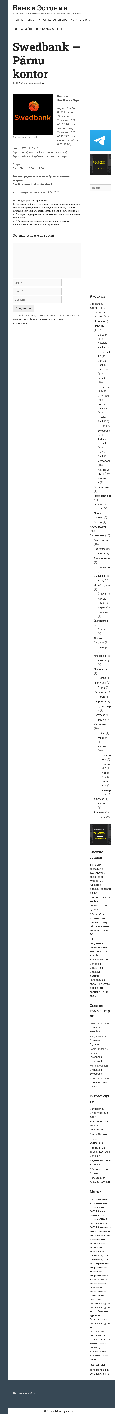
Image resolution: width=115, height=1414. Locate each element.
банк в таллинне (96, 1203)
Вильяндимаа (102, 558)
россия (94, 1347)
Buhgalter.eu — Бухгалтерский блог (99, 1112)
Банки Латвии (98, 1134)
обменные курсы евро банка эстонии (99, 1315)
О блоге (57, 29)
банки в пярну (72, 204)
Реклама (45, 29)
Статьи (98, 522)
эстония (97, 1364)
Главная (18, 19)
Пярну (19, 200)
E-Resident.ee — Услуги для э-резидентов (99, 1125)
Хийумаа (99, 799)
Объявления (101, 487)
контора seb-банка (100, 1280)
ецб (91, 1279)
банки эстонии (57, 207)
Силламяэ (104, 612)
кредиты (93, 1296)
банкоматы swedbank (97, 1235)
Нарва (102, 607)
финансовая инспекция (99, 1352)
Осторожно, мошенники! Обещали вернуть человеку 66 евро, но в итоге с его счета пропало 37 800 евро (100, 979)
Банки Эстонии (40, 7)
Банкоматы (101, 540)
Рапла (101, 696)
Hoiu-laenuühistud (25, 29)
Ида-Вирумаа (102, 585)
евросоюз (105, 1276)
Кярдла (102, 803)
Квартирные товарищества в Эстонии (100, 1151)
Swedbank (104, 430)
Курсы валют (47, 19)
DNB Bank (104, 369)
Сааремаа (100, 701)
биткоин (101, 1239)
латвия (100, 1295)
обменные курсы (100, 1303)
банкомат (94, 1231)
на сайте (24, 1393)
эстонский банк (71, 211)
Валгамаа (100, 549)
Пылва (102, 677)
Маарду (102, 737)
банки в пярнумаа (22, 207)
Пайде (102, 817)
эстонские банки (53, 211)
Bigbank (102, 334)
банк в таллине (102, 1199)
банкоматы (104, 1231)
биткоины (94, 1244)
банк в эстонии (57, 204)
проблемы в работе (98, 1344)
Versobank (104, 461)
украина (102, 1348)
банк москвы (105, 1227)
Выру (101, 580)
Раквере (103, 647)
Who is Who (82, 19)
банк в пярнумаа (39, 204)
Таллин (102, 746)
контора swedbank (98, 1284)
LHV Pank (103, 395)
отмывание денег (100, 1339)
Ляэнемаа (100, 655)
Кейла (101, 733)
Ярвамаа (99, 812)
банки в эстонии (40, 207)
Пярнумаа (28, 200)
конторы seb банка (96, 1288)
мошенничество (96, 1300)
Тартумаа (99, 715)
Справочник (66, 19)
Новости (31, 19)
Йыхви (102, 594)
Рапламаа (100, 692)
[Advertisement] (102, 82)
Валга (101, 553)
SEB (100, 426)
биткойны (94, 1247)
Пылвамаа (100, 669)
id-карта (93, 1199)
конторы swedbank (33, 211)
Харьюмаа (100, 724)
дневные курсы (99, 1255)
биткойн (102, 1244)
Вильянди (104, 567)
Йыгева (102, 629)
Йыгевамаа (101, 620)
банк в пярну (22, 204)
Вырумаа (99, 575)
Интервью (100, 321)
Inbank (101, 378)
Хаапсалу (103, 660)
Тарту (101, 719)
